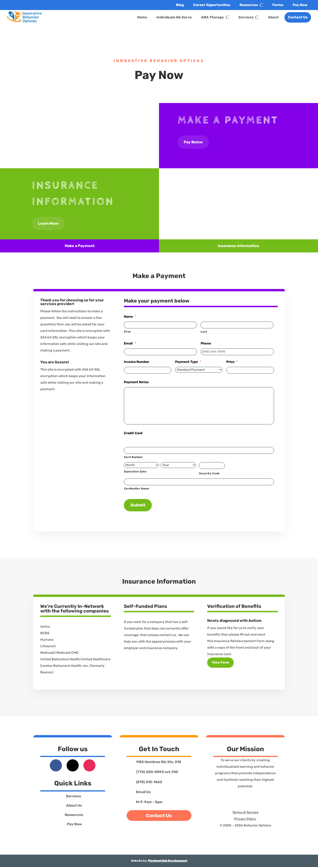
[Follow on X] (73, 765)
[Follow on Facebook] (56, 765)
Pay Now (74, 824)
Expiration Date (135, 471)
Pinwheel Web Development (167, 860)
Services (73, 796)
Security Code (209, 473)
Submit (137, 505)
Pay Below (193, 142)
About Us (74, 806)
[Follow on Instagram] (89, 765)
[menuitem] (180, 5)
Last (204, 331)
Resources (74, 815)
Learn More (48, 223)
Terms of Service (245, 812)
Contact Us (159, 815)
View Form (220, 662)
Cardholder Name (136, 488)
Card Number (133, 457)
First (127, 331)
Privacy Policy (245, 819)
